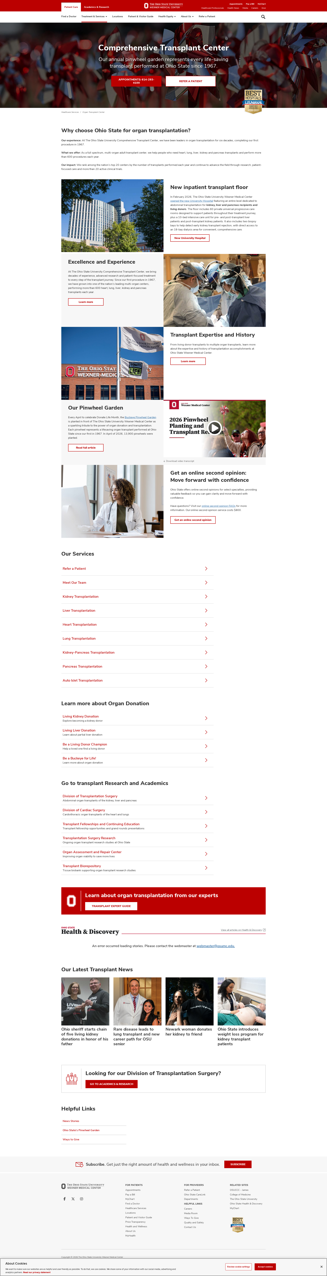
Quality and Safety (194, 1222)
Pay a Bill (250, 4)
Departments (191, 1199)
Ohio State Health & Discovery (246, 1203)
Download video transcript (180, 461)
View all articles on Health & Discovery (241, 929)
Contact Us (190, 1227)
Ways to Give (71, 1139)
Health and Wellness (136, 1226)
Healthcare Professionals (212, 8)
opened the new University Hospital (191, 201)
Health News (233, 8)
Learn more (86, 302)
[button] (215, 428)
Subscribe (237, 1164)
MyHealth (130, 1235)
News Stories (71, 1121)
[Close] (321, 1267)
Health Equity (165, 16)
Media (245, 8)
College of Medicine (240, 1194)
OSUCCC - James (239, 1189)
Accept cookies (265, 1266)
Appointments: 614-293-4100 (136, 81)
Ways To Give (191, 1217)
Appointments (236, 4)
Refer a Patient (207, 16)
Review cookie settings (238, 1266)
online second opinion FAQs (219, 506)
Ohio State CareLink (194, 1194)
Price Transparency (135, 1221)
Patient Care (71, 7)
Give (264, 8)
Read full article (86, 447)
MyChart (262, 4)
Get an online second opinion (193, 520)
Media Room (191, 1213)
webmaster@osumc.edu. (216, 946)
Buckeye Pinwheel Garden (140, 417)
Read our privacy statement (36, 1272)
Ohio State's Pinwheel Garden (81, 1130)
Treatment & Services (93, 16)
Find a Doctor (68, 16)
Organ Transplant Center (93, 112)
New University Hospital (189, 238)
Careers (254, 8)
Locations (117, 16)
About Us (186, 16)
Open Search (263, 17)
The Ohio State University (243, 1199)
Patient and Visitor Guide (138, 1217)
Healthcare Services (70, 112)
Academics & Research (96, 7)
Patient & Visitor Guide (140, 16)
